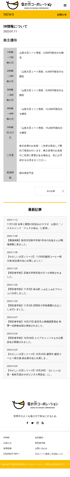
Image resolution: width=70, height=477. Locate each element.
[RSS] (42, 423)
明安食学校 (40, 442)
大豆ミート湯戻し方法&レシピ (49, 453)
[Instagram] (37, 423)
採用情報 (7, 448)
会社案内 (39, 437)
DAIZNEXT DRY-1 (11, 453)
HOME (6, 437)
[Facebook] (27, 423)
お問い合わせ (41, 448)
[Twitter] (32, 423)
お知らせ (7, 442)
